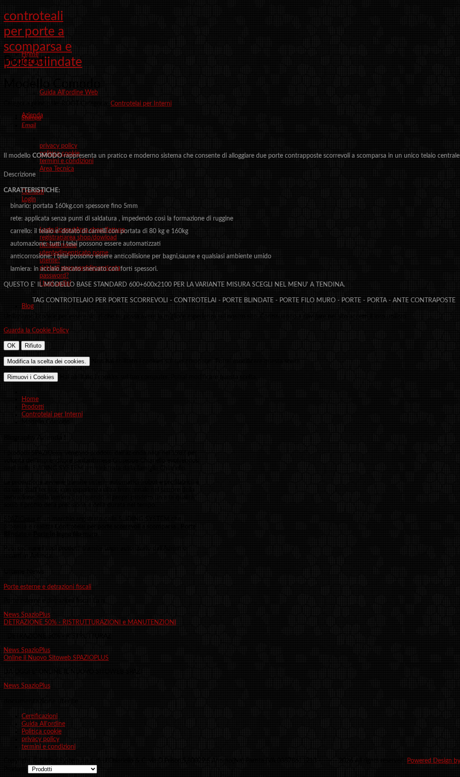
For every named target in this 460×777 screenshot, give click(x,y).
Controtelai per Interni (141, 104)
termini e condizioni (48, 747)
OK (11, 345)
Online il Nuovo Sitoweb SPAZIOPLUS (56, 658)
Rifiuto (33, 345)
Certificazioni (40, 716)
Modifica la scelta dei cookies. (46, 361)
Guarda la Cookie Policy (36, 330)
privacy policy (40, 739)
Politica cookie (42, 731)
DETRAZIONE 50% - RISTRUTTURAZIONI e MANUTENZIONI (90, 622)
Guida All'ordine (43, 724)
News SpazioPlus (27, 615)
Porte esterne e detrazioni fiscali (47, 587)
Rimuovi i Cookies (30, 377)
